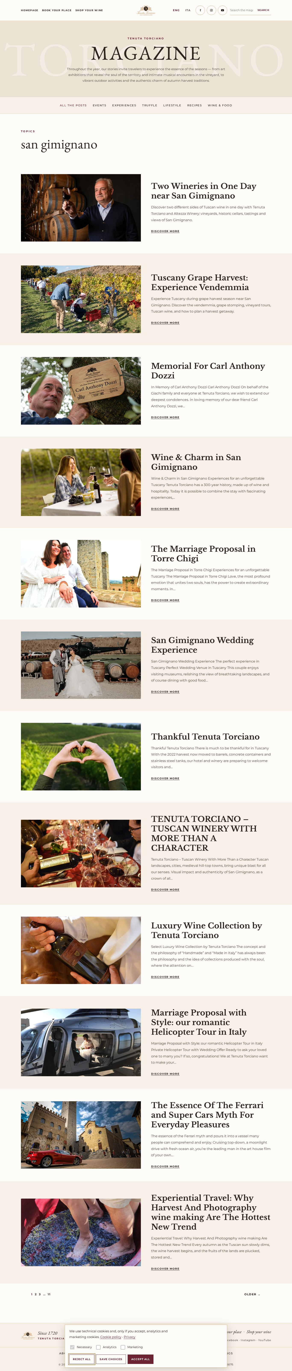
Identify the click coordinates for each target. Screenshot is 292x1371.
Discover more (165, 231)
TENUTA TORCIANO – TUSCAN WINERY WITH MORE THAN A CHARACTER (204, 833)
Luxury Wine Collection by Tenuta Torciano (206, 930)
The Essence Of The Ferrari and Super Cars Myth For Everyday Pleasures (207, 1115)
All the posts (73, 105)
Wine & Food (220, 105)
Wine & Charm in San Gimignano (196, 462)
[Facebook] (200, 10)
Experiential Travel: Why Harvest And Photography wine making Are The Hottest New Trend (210, 1212)
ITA (188, 10)
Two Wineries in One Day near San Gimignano (203, 191)
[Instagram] (211, 10)
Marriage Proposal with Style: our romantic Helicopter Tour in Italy (199, 1022)
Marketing (135, 1347)
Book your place (56, 10)
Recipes (194, 105)
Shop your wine (89, 10)
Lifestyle (172, 105)
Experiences (124, 105)
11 (49, 1294)
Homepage (29, 10)
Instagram (248, 1340)
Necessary (84, 1347)
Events (99, 105)
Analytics (110, 1347)
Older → (252, 1294)
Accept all (140, 1359)
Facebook (231, 1340)
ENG (176, 10)
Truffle (149, 105)
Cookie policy (110, 1337)
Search (263, 10)
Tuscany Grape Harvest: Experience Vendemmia (200, 282)
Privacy (129, 1337)
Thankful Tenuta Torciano (205, 737)
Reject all (82, 1359)
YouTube (264, 1340)
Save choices (111, 1359)
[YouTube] (222, 10)
